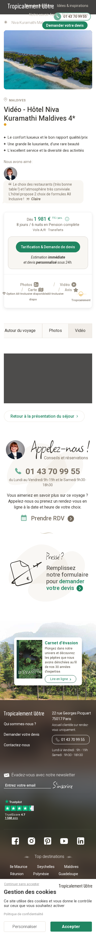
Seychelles (46, 867)
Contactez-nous (17, 745)
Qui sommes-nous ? (20, 724)
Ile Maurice (18, 867)
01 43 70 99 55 (53, 471)
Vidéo (65, 285)
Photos (26, 285)
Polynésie (41, 874)
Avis (69, 290)
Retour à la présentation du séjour (42, 416)
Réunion (17, 874)
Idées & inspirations (72, 6)
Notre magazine (75, 15)
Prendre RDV (48, 518)
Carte (33, 290)
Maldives (71, 867)
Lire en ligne (59, 679)
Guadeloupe (68, 874)
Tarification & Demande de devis (48, 247)
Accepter (71, 926)
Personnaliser (25, 926)
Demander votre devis (21, 734)
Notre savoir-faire (43, 15)
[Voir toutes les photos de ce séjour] (48, 60)
